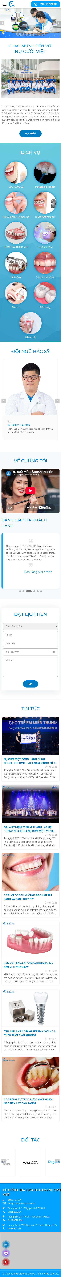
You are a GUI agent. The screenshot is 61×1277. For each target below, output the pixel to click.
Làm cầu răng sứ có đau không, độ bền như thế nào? (28, 965)
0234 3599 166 (15, 1220)
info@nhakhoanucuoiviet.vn (21, 1203)
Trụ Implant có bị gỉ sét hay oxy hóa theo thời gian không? (29, 1033)
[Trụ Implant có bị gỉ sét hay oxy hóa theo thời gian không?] (30, 1008)
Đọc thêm (30, 133)
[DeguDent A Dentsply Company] (30, 1162)
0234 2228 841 (15, 1212)
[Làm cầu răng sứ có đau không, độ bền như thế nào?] (30, 940)
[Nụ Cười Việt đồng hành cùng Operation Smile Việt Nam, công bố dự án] (30, 736)
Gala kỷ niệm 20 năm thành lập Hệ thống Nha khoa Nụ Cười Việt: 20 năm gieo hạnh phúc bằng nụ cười (30, 829)
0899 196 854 (14, 1200)
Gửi (30, 684)
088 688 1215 (14, 1228)
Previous (2, 23)
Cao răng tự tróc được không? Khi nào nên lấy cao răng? (28, 1101)
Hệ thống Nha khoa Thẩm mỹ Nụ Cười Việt (32, 1192)
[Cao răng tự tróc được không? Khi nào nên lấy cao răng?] (30, 1076)
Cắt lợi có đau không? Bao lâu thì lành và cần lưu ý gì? (28, 897)
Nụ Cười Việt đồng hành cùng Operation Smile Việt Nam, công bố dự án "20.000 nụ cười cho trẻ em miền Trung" (30, 761)
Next (59, 23)
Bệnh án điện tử (48, 4)
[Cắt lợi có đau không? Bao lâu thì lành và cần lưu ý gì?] (30, 872)
